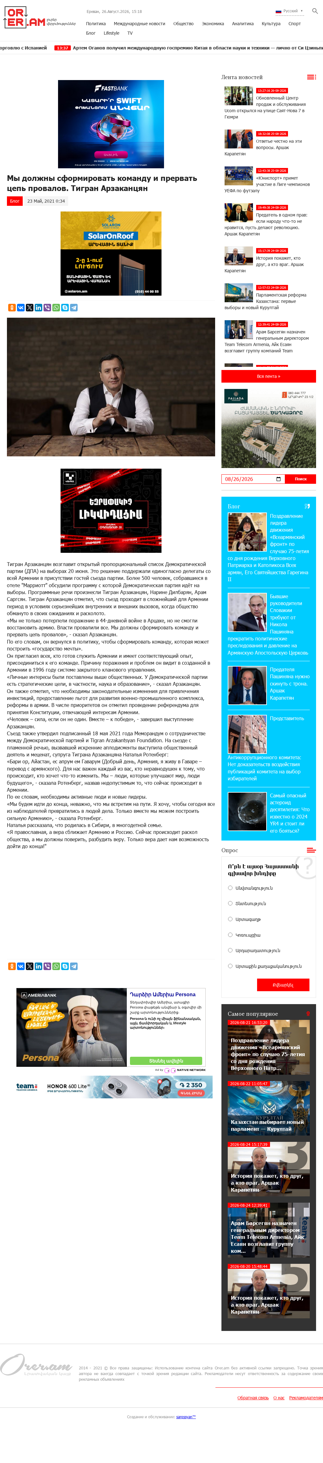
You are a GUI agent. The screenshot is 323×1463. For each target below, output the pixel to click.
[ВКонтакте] (21, 307)
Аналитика (243, 23)
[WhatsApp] (56, 307)
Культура (271, 23)
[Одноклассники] (12, 307)
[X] (29, 307)
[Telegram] (74, 307)
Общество (183, 23)
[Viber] (47, 307)
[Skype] (65, 307)
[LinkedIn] (38, 307)
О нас (279, 1397)
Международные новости (139, 23)
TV (129, 33)
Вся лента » (268, 376)
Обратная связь (253, 1397)
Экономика (213, 23)
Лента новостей (242, 77)
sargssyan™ (186, 1416)
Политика (96, 23)
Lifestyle (111, 33)
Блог (91, 33)
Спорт (295, 23)
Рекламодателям (306, 1397)
